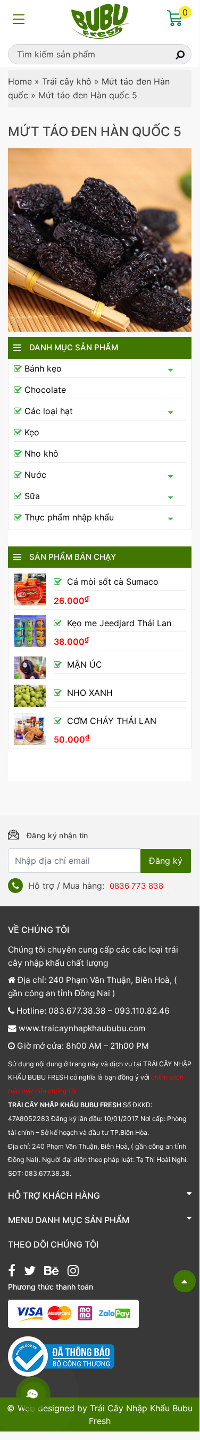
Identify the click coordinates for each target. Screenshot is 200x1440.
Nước (35, 474)
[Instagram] (73, 1272)
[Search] (171, 54)
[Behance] (51, 1272)
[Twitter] (30, 1272)
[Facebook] (11, 1272)
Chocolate (45, 389)
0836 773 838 (136, 886)
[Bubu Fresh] (100, 20)
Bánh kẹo (43, 368)
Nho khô (41, 453)
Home (20, 81)
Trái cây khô (66, 81)
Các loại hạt (48, 411)
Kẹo (31, 432)
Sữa (32, 496)
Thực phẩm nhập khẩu (69, 517)
